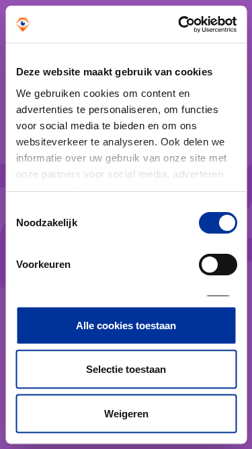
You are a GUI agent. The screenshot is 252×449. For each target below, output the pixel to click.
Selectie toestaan (126, 369)
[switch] (217, 264)
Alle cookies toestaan (126, 325)
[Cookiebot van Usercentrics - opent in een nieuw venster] (179, 24)
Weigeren (126, 413)
